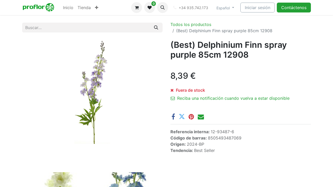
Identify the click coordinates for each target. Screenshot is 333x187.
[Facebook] (173, 116)
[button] (162, 7)
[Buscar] (156, 27)
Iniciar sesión (257, 7)
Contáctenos (293, 7)
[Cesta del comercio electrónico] (136, 7)
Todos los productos (190, 24)
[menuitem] (68, 7)
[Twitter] (182, 116)
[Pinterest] (191, 116)
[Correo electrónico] (201, 116)
